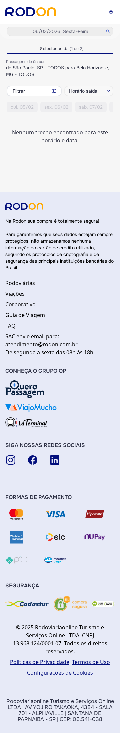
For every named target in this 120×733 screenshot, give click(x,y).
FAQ (10, 325)
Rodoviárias (20, 283)
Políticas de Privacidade (39, 662)
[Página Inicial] (30, 11)
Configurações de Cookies (60, 672)
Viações (15, 293)
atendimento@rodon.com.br (41, 344)
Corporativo (20, 304)
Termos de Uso (91, 662)
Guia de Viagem (25, 315)
